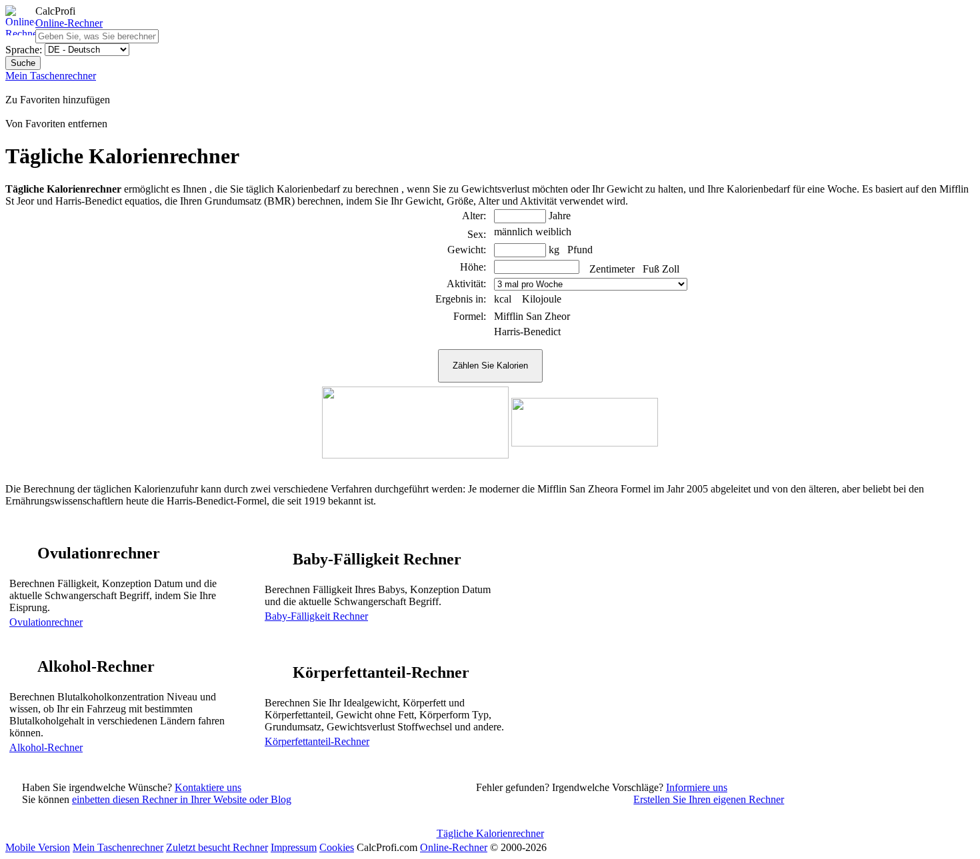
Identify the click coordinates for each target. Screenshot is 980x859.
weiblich (553, 231)
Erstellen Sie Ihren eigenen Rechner (708, 799)
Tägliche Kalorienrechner (490, 833)
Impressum (294, 847)
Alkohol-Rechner (46, 747)
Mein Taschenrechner (50, 75)
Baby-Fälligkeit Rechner (316, 616)
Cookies (336, 847)
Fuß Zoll (661, 269)
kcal (502, 299)
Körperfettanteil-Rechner (317, 741)
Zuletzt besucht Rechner (217, 847)
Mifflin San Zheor (532, 316)
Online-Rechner (69, 23)
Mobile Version (37, 847)
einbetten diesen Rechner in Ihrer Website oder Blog (181, 799)
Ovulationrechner (46, 622)
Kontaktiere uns (208, 787)
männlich (513, 231)
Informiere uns (696, 787)
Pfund (580, 249)
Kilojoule (541, 299)
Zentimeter (612, 269)
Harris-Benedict (527, 331)
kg (554, 249)
